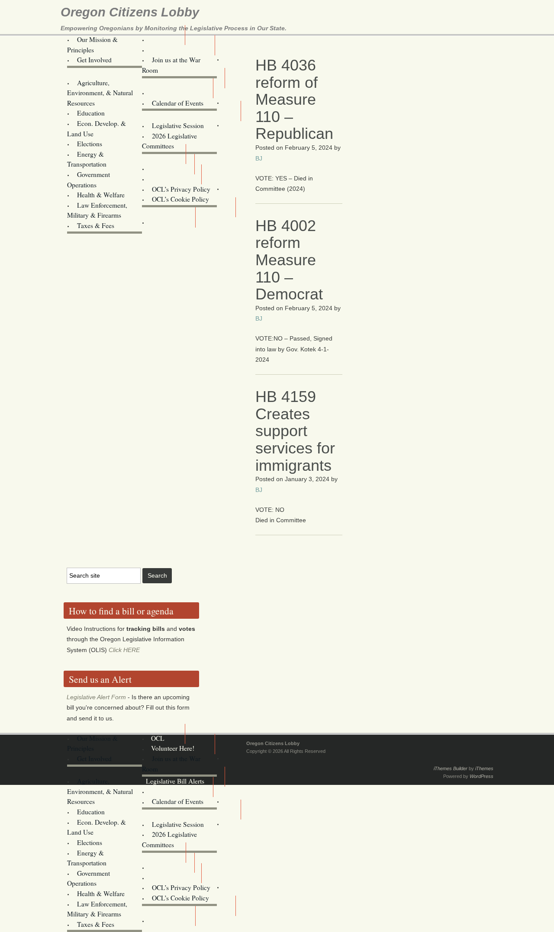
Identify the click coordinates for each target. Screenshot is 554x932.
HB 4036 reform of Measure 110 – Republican (294, 99)
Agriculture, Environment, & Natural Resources (100, 92)
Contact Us (166, 178)
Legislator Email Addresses (183, 115)
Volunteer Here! (172, 49)
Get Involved (94, 59)
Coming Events (172, 92)
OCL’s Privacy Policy (181, 189)
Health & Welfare (101, 194)
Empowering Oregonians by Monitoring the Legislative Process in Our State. (174, 28)
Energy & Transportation (86, 159)
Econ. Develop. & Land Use (96, 128)
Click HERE (124, 649)
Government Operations (88, 179)
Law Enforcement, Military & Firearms (97, 210)
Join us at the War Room (171, 64)
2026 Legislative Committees (169, 141)
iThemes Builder (450, 768)
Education (91, 113)
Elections (89, 143)
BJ (258, 158)
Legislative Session (178, 125)
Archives (163, 222)
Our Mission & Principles (92, 44)
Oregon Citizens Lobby (130, 12)
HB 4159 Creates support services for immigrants (295, 431)
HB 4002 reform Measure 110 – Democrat (289, 260)
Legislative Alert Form (96, 697)
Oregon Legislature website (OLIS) (191, 205)
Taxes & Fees (95, 225)
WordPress (481, 776)
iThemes (484, 768)
